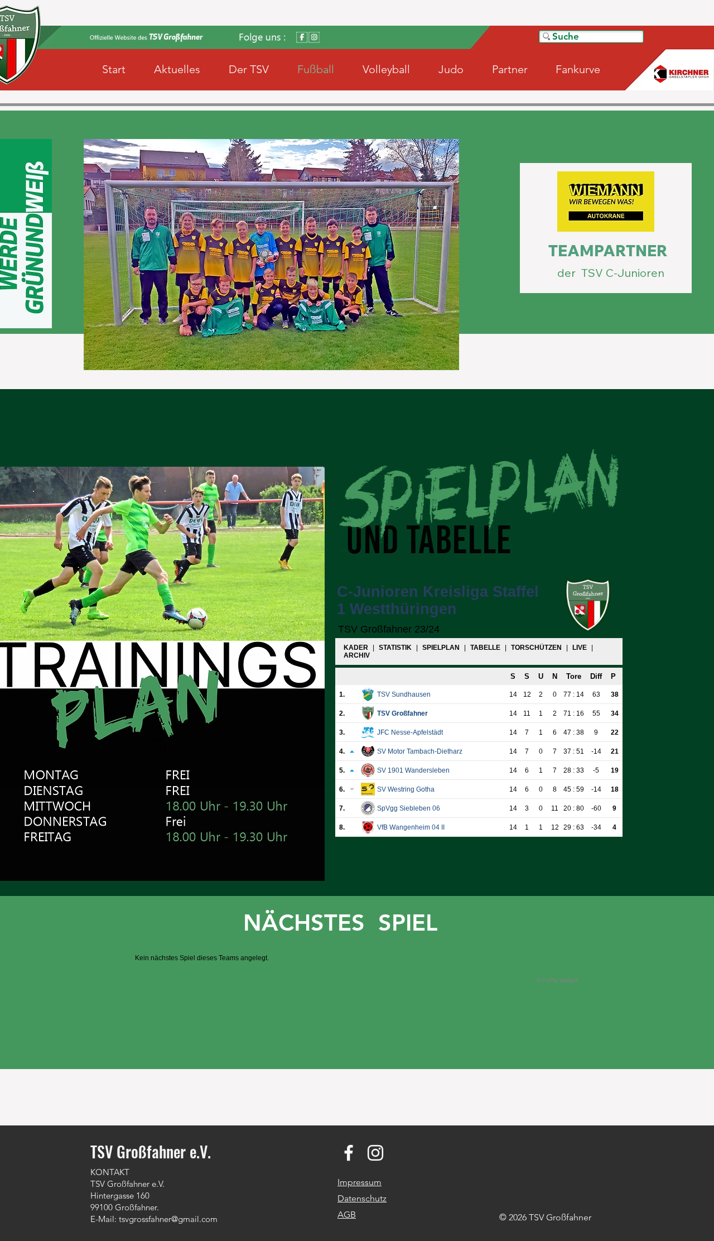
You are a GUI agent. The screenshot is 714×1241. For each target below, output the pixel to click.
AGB (346, 1214)
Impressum (359, 1182)
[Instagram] (375, 1152)
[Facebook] (348, 1152)
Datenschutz (362, 1198)
